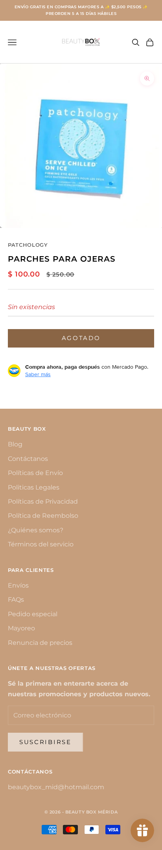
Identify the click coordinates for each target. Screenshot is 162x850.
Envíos (18, 585)
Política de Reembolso (43, 515)
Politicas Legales (33, 487)
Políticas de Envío (35, 473)
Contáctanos (28, 458)
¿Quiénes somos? (35, 530)
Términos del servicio (41, 544)
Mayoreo (21, 628)
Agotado (81, 338)
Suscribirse (45, 742)
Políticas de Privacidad (43, 501)
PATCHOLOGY (28, 245)
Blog (15, 444)
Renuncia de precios (40, 642)
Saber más (38, 374)
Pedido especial (32, 614)
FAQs (16, 599)
